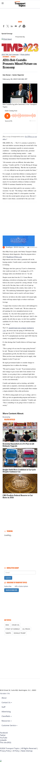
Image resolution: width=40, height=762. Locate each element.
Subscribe (7, 586)
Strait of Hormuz (12, 629)
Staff (3, 707)
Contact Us (6, 702)
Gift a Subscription (21, 586)
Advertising (6, 711)
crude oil (15, 625)
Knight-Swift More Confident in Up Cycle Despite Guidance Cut (19, 470)
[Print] (23, 26)
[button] (19, 26)
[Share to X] (7, 26)
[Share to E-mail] (15, 26)
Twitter (3, 735)
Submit (8, 578)
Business (13, 57)
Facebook (4, 733)
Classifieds (6, 716)
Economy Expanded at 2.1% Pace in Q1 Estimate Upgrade (18, 444)
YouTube (3, 737)
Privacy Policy (5, 751)
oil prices (26, 629)
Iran (7, 625)
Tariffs (8, 633)
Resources (6, 721)
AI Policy (16, 751)
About (4, 698)
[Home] (20, 4)
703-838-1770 (5, 694)
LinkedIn (3, 740)
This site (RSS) (5, 742)
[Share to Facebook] (3, 26)
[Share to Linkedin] (11, 26)
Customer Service (9, 725)
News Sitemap (27, 751)
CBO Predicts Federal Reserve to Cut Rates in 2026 (18, 496)
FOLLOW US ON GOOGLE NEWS (11, 590)
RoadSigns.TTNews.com (14, 257)
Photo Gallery (25, 54)
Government (6, 57)
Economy (6, 417)
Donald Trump (19, 633)
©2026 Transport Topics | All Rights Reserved (18, 748)
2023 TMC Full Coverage (10, 54)
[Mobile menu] (3, 3)
